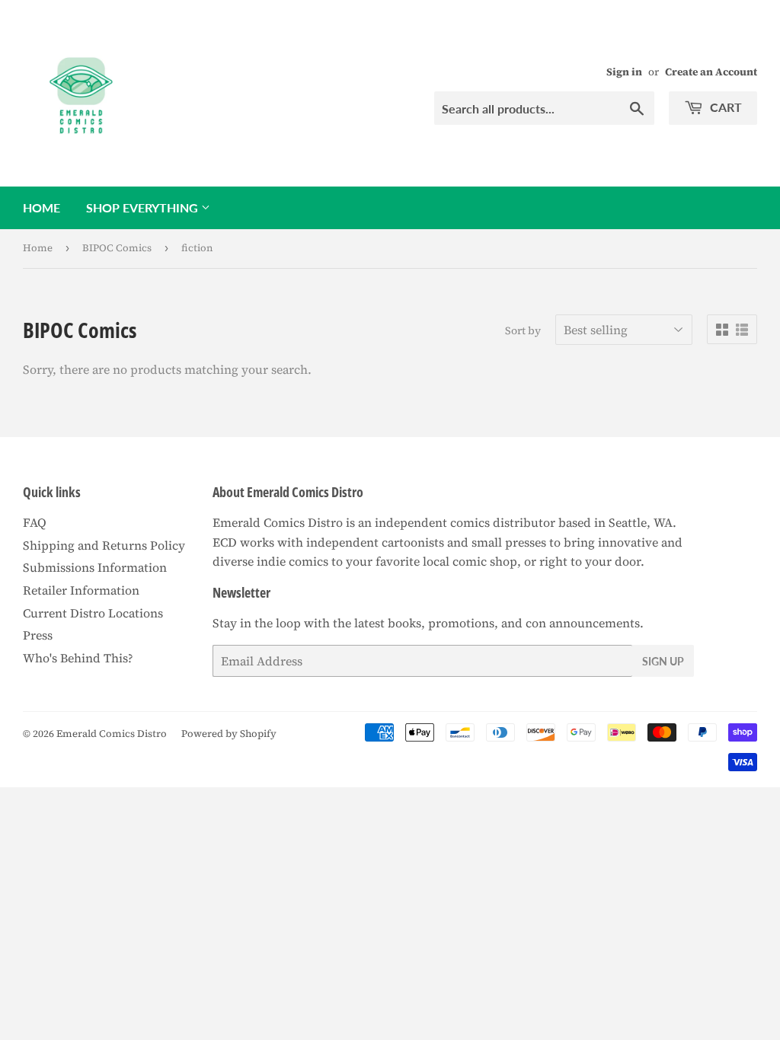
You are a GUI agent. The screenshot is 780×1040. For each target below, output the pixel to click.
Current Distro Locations (93, 613)
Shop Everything (143, 207)
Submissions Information (95, 567)
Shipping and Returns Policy (104, 545)
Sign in (624, 72)
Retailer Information (81, 590)
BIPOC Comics (117, 247)
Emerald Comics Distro (111, 733)
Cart (724, 107)
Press (38, 635)
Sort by (523, 330)
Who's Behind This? (78, 657)
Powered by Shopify (229, 733)
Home (41, 207)
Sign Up (663, 661)
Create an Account (711, 72)
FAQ (34, 522)
